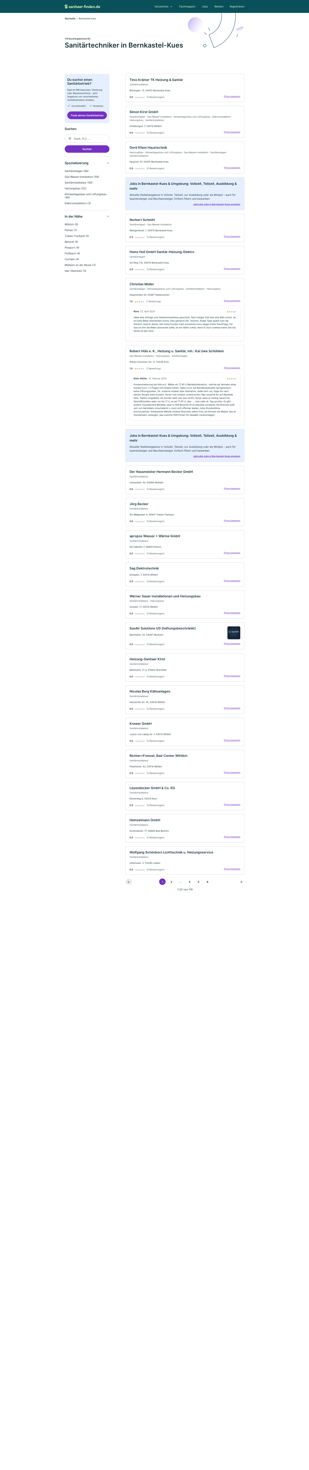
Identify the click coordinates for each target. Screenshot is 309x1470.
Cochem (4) (72, 259)
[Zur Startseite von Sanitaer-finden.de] (82, 6)
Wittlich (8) (71, 224)
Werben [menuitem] (218, 6)
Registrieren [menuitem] (237, 6)
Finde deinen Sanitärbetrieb (87, 115)
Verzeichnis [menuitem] (161, 6)
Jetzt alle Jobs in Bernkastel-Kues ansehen (216, 204)
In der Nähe (74, 216)
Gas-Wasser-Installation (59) (82, 176)
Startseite (70, 18)
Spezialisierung (77, 163)
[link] (185, 88)
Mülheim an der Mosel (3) (80, 265)
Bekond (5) (71, 241)
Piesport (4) (72, 247)
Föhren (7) (71, 230)
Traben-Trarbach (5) (77, 236)
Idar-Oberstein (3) (75, 270)
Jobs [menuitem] (205, 6)
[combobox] (87, 139)
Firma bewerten (232, 96)
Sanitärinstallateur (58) (79, 182)
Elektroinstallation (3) (78, 203)
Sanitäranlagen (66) (77, 171)
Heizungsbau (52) (75, 188)
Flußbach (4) (72, 253)
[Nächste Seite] (241, 881)
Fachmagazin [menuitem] (187, 6)
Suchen (87, 149)
